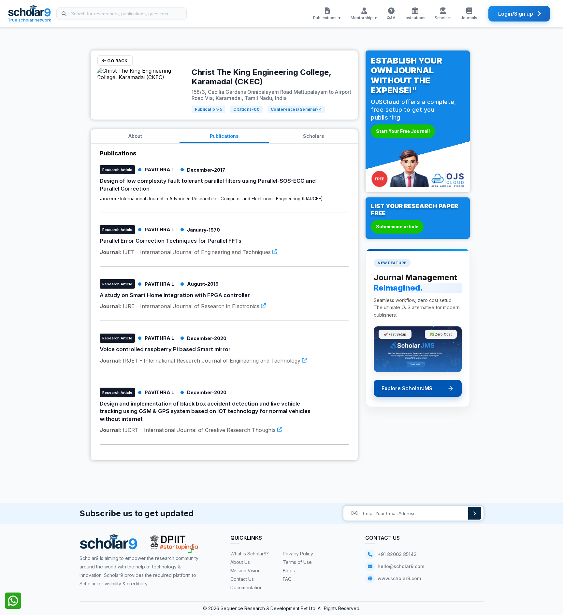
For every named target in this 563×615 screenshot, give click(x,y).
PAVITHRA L (159, 169)
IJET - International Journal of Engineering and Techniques (186, 252)
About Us (240, 562)
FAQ (287, 579)
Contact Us (242, 579)
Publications (224, 136)
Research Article (117, 169)
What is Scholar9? (249, 553)
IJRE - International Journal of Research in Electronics (180, 306)
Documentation (246, 587)
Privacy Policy (298, 553)
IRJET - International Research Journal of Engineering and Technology (201, 360)
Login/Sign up (515, 13)
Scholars (313, 136)
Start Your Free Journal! (403, 131)
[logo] (108, 544)
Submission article (397, 226)
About (135, 136)
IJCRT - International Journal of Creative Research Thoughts (188, 430)
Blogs (289, 570)
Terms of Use (297, 562)
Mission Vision (245, 570)
